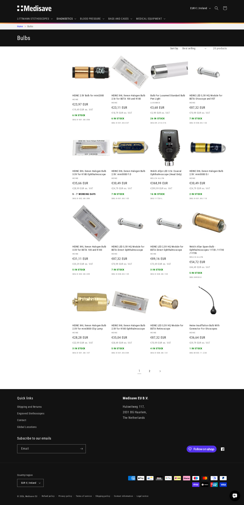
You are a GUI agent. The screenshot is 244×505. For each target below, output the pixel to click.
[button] (34, 19)
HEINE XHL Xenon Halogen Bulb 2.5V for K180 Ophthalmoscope (128, 327)
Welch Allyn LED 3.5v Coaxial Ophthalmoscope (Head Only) (166, 173)
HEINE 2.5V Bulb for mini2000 (88, 95)
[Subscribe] (81, 448)
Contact (21, 420)
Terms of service (84, 496)
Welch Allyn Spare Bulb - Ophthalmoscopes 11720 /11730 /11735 (206, 249)
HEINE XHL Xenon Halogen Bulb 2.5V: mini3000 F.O (128, 173)
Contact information (123, 496)
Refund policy (48, 496)
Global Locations (27, 426)
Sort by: (174, 48)
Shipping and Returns (29, 406)
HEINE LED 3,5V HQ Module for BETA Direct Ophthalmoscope (128, 248)
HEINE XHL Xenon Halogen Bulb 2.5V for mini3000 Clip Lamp (89, 327)
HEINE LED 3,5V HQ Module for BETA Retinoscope (166, 327)
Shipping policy (103, 496)
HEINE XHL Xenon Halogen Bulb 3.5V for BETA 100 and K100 (89, 248)
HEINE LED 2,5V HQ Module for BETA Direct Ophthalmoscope (166, 248)
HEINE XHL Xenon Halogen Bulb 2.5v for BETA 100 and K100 (128, 97)
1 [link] (139, 371)
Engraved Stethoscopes (30, 413)
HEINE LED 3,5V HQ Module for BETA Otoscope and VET (205, 97)
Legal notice (142, 496)
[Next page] (160, 371)
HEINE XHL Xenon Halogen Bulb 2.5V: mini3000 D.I (206, 173)
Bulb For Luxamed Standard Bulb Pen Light (167, 97)
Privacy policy (65, 496)
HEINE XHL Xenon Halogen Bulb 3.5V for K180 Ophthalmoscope (89, 173)
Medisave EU (31, 496)
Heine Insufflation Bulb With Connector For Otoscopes (204, 327)
